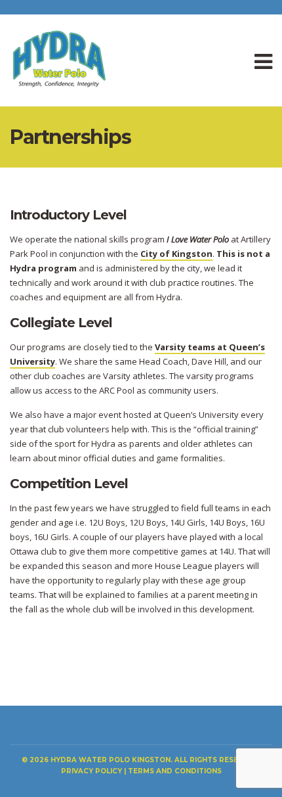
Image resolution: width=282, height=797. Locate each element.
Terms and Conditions (175, 771)
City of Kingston (176, 254)
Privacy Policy (91, 771)
